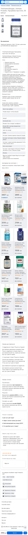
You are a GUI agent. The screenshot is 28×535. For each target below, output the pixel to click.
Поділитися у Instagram (10, 496)
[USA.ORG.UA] (2, 2)
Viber (4, 477)
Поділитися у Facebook (10, 490)
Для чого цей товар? (8, 417)
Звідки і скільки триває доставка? (12, 420)
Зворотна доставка (7, 511)
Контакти (4, 517)
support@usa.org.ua (7, 479)
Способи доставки (6, 501)
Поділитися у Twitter (9, 493)
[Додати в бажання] (25, 533)
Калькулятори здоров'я (10, 486)
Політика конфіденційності (9, 513)
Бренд (2, 15)
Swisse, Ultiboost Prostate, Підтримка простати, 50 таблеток (20, 272)
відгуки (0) (13, 455)
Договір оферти (6, 508)
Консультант (8, 483)
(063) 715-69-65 (10, 477)
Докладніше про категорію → (9, 163)
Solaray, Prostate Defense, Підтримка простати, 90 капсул (6, 244)
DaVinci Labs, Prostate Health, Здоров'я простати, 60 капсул (7, 300)
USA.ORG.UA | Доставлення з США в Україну (14, 526)
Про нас (4, 520)
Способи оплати (6, 504)
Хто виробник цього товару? (10, 426)
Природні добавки (5, 5)
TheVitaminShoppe (9, 15)
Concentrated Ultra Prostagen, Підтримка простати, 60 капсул (7, 189)
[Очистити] (22, 2)
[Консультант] (25, 527)
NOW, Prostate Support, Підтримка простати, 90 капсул (20, 328)
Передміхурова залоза (17, 5)
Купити (15, 533)
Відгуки (4, 523)
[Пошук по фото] (19, 2)
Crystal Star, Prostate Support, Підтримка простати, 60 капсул (6, 272)
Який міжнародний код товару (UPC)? (13, 423)
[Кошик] (25, 2)
